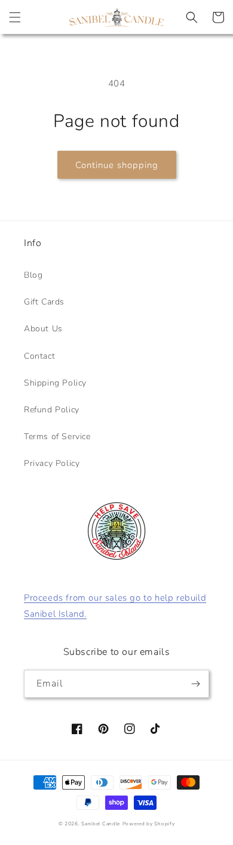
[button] (15, 17)
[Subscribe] (195, 684)
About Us (43, 328)
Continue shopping (116, 165)
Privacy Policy (51, 463)
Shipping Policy (55, 383)
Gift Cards (44, 301)
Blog (33, 275)
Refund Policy (51, 409)
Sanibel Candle (100, 824)
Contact (39, 356)
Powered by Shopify (148, 824)
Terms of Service (57, 436)
